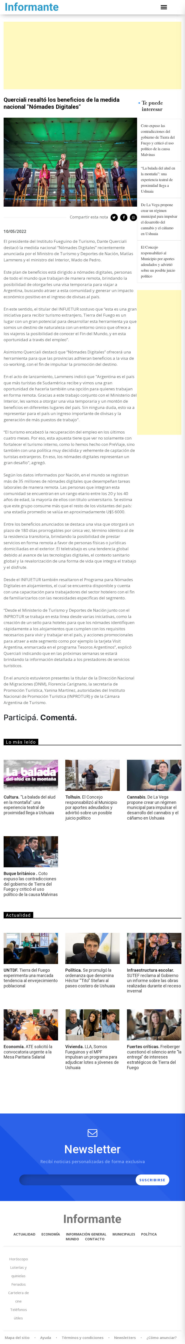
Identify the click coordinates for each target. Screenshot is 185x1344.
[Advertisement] (92, 55)
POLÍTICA (149, 1234)
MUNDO (72, 1239)
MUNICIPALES (123, 1234)
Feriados (18, 1284)
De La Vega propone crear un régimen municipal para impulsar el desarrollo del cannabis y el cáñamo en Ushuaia (159, 219)
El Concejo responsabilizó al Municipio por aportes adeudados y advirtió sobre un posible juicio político (158, 261)
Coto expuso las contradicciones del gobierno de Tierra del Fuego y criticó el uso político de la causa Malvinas (158, 140)
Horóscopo (18, 1258)
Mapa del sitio (17, 1337)
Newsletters (125, 1337)
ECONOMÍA (50, 1234)
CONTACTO (95, 1239)
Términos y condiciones (83, 1337)
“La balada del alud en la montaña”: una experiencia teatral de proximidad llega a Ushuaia (158, 179)
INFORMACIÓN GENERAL (86, 1234)
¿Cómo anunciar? (161, 1337)
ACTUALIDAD (24, 1234)
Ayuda (45, 1337)
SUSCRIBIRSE (152, 1180)
